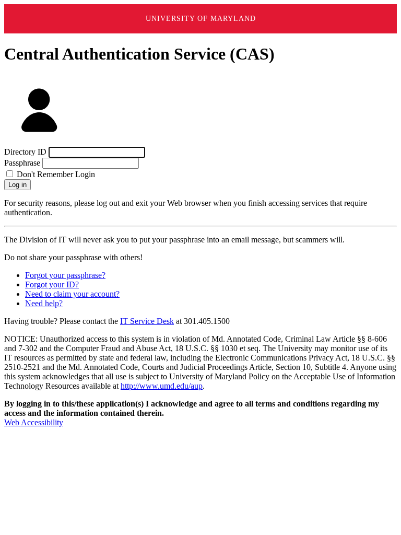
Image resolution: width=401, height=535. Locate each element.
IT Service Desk (147, 321)
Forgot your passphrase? (65, 275)
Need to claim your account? (72, 293)
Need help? (44, 303)
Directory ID (25, 151)
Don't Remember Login (55, 174)
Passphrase (22, 162)
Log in (17, 185)
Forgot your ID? (52, 284)
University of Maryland (201, 18)
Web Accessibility (33, 422)
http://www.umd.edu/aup (162, 385)
